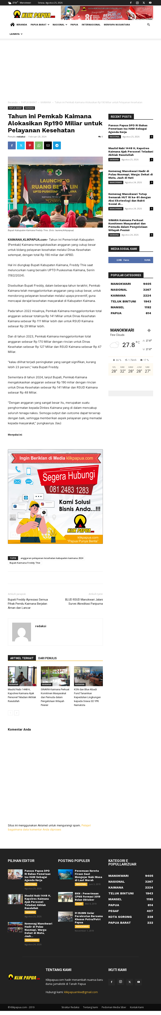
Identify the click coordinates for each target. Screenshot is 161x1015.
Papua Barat (39, 24)
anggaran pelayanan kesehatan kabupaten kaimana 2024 (52, 558)
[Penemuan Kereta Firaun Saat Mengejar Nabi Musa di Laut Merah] (65, 874)
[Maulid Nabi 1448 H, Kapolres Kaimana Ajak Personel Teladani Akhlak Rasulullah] (22, 676)
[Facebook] (131, 2)
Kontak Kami (137, 1007)
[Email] (48, 145)
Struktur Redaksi (70, 1007)
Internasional (91, 24)
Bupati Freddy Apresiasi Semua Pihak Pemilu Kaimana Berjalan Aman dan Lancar (28, 604)
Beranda (21, 24)
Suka (147, 259)
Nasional (58, 24)
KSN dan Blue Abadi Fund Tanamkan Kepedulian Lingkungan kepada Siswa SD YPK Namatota (87, 697)
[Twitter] (144, 2)
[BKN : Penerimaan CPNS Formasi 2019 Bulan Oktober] (65, 897)
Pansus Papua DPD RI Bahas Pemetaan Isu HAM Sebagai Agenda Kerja (127, 129)
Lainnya (15, 33)
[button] (148, 25)
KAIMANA (46, 102)
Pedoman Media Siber (114, 1007)
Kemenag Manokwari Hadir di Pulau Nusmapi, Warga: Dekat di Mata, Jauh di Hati (130, 174)
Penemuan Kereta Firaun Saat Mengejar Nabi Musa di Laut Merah (88, 875)
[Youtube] (150, 2)
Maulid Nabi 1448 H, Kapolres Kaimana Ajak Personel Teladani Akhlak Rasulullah (130, 151)
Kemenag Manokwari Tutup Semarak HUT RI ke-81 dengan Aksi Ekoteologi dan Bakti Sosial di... (129, 198)
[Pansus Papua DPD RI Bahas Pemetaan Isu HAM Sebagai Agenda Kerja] (15, 874)
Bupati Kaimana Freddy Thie (25, 562)
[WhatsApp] (39, 145)
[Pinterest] (30, 145)
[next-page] (16, 712)
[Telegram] (57, 145)
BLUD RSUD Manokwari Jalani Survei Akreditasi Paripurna (84, 601)
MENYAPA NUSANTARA (117, 24)
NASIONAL (115, 136)
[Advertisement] (80, 71)
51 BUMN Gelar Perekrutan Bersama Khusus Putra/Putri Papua (89, 918)
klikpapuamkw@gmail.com (81, 992)
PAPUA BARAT (29, 102)
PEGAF (79, 903)
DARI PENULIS (47, 658)
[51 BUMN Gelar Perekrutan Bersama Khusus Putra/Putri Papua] (65, 917)
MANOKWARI (116, 182)
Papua (74, 24)
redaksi (20, 136)
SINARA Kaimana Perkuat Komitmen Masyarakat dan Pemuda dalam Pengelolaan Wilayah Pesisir (55, 697)
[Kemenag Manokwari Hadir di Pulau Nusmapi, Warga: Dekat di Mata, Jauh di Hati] (15, 927)
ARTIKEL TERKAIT (22, 658)
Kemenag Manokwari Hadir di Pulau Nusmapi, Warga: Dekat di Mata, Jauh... (38, 930)
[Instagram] (137, 2)
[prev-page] (10, 712)
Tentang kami (90, 1007)
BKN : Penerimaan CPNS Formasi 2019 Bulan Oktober (87, 896)
